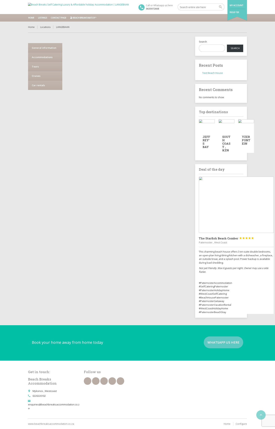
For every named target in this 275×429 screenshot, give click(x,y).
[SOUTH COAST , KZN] (226, 125)
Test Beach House (212, 73)
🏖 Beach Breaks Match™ (83, 17)
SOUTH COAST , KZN (226, 143)
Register (234, 12)
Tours (35, 66)
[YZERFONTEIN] (246, 125)
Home (31, 17)
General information (44, 47)
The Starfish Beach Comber (226, 238)
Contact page (58, 17)
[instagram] (112, 381)
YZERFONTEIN (246, 140)
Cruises (36, 76)
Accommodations (42, 57)
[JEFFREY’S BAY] (207, 125)
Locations (45, 27)
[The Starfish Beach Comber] (236, 205)
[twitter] (96, 381)
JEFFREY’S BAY (206, 142)
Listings (42, 17)
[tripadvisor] (120, 381)
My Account (236, 5)
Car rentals (38, 85)
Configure (241, 423)
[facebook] (87, 381)
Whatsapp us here (223, 342)
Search (203, 41)
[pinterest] (104, 381)
